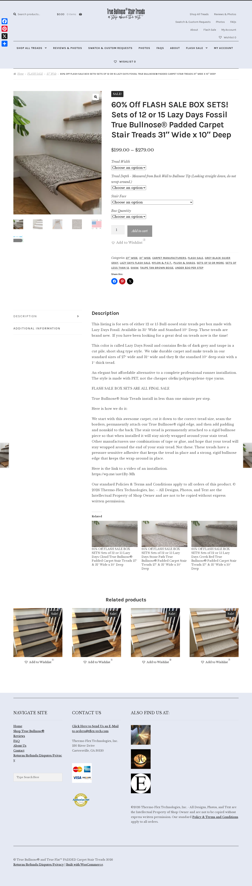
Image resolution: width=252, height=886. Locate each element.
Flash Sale (209, 29)
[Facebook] (4, 21)
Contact (18, 750)
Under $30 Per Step (189, 267)
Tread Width (120, 162)
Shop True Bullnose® (28, 731)
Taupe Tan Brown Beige (156, 267)
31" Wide (145, 258)
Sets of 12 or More (210, 263)
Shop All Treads (199, 14)
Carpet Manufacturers (169, 258)
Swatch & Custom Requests (193, 21)
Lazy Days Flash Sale (135, 263)
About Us (19, 745)
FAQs (233, 21)
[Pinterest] (4, 28)
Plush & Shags (184, 263)
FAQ (16, 741)
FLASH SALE (35, 73)
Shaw (134, 267)
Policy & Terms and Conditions (215, 817)
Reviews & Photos (225, 14)
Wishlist (229, 37)
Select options (38, 632)
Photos (220, 21)
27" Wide (52, 73)
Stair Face (118, 196)
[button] (96, 97)
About (194, 29)
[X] (4, 36)
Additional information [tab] (36, 328)
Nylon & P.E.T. (162, 263)
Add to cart (140, 231)
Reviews (19, 736)
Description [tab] (25, 316)
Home (20, 73)
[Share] (4, 43)
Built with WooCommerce (84, 864)
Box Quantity (121, 211)
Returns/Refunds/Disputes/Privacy (38, 864)
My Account (228, 29)
